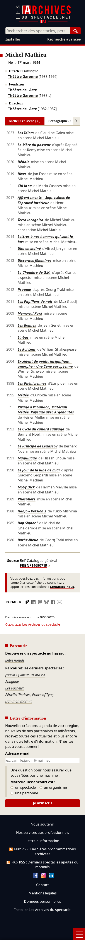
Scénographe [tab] (61, 121)
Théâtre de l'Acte (22, 89)
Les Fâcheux (14, 688)
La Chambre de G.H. (34, 272)
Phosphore (27, 499)
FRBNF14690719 (33, 565)
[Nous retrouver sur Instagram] (43, 876)
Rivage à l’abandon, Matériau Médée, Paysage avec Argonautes (46, 410)
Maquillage (27, 458)
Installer (12, 39)
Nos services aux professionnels (42, 832)
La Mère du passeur (34, 144)
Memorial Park (30, 313)
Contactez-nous (62, 587)
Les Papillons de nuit (35, 301)
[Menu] (79, 934)
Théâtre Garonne (23, 76)
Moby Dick (26, 487)
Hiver (22, 173)
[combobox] (37, 30)
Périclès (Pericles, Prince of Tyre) (29, 694)
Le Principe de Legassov (37, 446)
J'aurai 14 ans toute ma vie (25, 675)
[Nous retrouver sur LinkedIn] (51, 876)
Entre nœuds (14, 660)
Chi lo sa (25, 185)
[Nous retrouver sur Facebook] (35, 876)
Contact (42, 884)
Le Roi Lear (27, 349)
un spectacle (25, 788)
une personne (26, 793)
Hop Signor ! (28, 522)
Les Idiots (26, 132)
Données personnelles (42, 901)
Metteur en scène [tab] (24, 121)
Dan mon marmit (18, 701)
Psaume (24, 289)
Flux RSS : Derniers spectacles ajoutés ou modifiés (45, 864)
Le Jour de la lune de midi (39, 470)
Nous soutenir (42, 824)
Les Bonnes (27, 325)
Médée (23, 395)
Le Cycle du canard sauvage (41, 429)
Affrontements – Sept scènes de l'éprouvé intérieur (44, 200)
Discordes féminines (34, 260)
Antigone (12, 681)
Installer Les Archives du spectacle (42, 909)
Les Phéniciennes (32, 383)
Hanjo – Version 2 (32, 511)
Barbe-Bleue (28, 539)
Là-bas (23, 337)
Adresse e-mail (18, 754)
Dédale (23, 161)
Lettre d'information (42, 840)
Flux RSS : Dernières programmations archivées (45, 851)
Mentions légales (43, 893)
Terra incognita (30, 219)
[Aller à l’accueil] (43, 22)
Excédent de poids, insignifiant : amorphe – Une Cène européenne (45, 364)
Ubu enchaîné (29, 248)
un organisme (55, 788)
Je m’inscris (42, 803)
